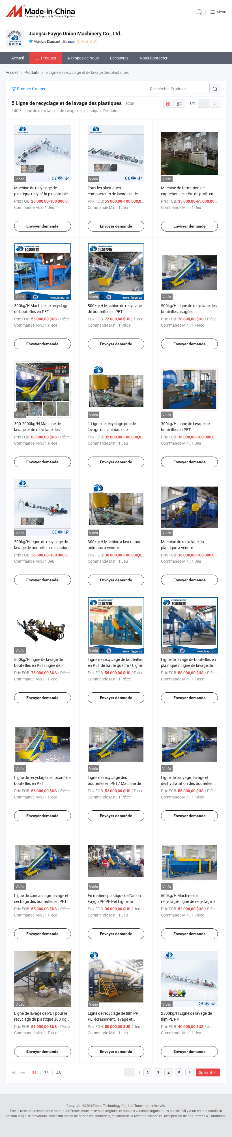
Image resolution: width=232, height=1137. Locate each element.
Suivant (205, 1072)
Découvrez (119, 58)
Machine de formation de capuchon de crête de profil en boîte (187, 193)
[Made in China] (41, 11)
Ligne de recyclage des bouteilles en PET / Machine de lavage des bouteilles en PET (114, 783)
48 (58, 1072)
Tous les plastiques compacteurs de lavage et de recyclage (113, 193)
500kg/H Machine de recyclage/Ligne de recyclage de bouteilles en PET (189, 901)
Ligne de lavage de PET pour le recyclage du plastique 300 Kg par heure (40, 1019)
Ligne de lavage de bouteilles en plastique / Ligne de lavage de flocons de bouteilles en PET (188, 665)
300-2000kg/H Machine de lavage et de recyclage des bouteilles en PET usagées (37, 429)
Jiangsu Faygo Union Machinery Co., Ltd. (75, 34)
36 (46, 1072)
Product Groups (30, 88)
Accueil (17, 58)
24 (34, 1072)
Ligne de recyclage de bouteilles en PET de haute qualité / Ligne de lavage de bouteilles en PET (115, 665)
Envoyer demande (42, 226)
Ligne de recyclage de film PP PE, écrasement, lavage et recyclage (113, 1019)
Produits (48, 58)
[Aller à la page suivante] (214, 103)
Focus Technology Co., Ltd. (113, 1105)
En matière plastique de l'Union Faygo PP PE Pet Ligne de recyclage (114, 901)
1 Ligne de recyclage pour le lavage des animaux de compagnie (112, 429)
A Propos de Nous (83, 58)
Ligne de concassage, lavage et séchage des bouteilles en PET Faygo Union (41, 901)
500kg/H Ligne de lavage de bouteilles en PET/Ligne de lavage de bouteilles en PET (38, 665)
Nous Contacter (153, 58)
